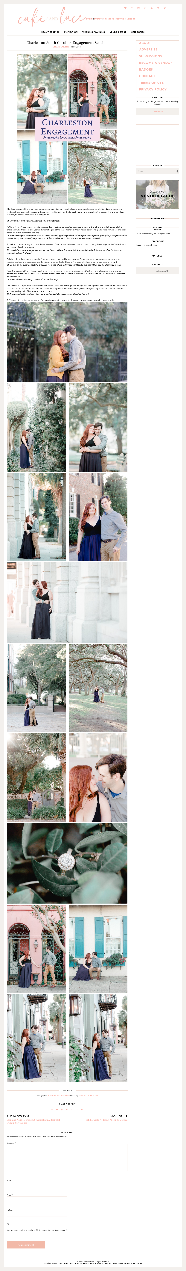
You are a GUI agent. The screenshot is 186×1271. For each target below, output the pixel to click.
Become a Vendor (156, 63)
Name (10, 1180)
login (89, 19)
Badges (146, 69)
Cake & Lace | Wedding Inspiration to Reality (52, 17)
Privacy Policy (153, 89)
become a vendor (125, 19)
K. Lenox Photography (59, 1096)
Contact (147, 76)
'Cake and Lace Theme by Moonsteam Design (79, 1263)
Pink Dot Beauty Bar (88, 1096)
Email (10, 1195)
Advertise (148, 49)
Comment (11, 1143)
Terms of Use (151, 82)
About (145, 43)
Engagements (61, 47)
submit (98, 19)
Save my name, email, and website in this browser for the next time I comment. (37, 1230)
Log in (139, 1263)
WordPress (129, 1263)
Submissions (150, 56)
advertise (108, 19)
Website (10, 1210)
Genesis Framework (113, 1263)
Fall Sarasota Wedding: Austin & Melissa (106, 1119)
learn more (157, 112)
